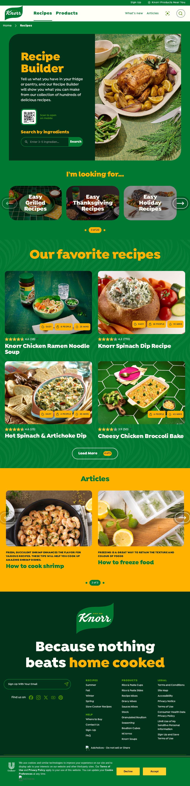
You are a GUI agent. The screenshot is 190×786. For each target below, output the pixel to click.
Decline (128, 771)
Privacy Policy (37, 770)
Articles (153, 13)
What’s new (134, 13)
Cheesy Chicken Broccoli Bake (141, 436)
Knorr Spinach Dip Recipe (134, 346)
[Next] (180, 203)
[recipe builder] (167, 13)
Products (67, 13)
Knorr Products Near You (168, 2)
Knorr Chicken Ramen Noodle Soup (47, 349)
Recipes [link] (26, 26)
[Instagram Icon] (38, 697)
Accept (154, 771)
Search (75, 142)
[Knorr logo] (95, 618)
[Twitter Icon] (46, 697)
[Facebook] (31, 697)
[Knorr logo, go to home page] (14, 13)
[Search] (180, 13)
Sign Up (136, 2)
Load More (94, 453)
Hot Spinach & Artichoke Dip (45, 436)
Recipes (43, 13)
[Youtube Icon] (53, 697)
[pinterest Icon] (60, 697)
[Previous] (9, 203)
